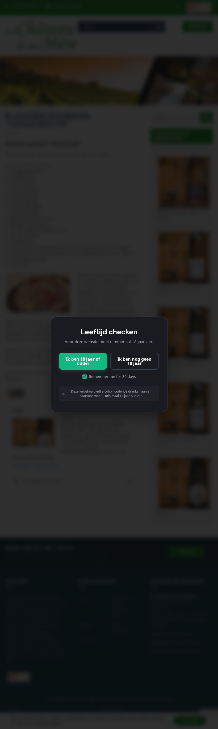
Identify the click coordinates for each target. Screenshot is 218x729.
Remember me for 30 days (112, 376)
